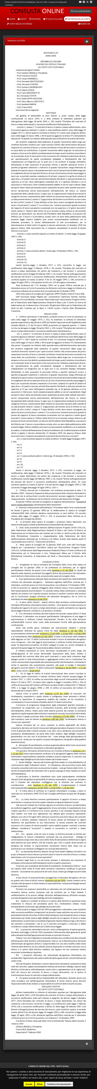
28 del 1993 (34, 671)
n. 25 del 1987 (67, 633)
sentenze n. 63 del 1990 (38, 788)
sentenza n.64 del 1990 (55, 880)
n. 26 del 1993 (55, 788)
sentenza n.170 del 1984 (56, 693)
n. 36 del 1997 (68, 788)
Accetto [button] (29, 1084)
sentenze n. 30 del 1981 (66, 668)
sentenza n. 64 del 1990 (45, 785)
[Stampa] (86, 41)
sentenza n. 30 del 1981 (71, 631)
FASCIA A (32, 2)
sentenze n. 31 (78, 751)
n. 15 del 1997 (17, 753)
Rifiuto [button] (40, 1084)
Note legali (62, 1066)
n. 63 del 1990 (80, 633)
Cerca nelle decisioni (81, 11)
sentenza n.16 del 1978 (37, 599)
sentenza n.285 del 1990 (53, 719)
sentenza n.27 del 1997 (42, 636)
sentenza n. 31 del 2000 (62, 570)
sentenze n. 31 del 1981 (50, 633)
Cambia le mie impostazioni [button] (59, 1084)
